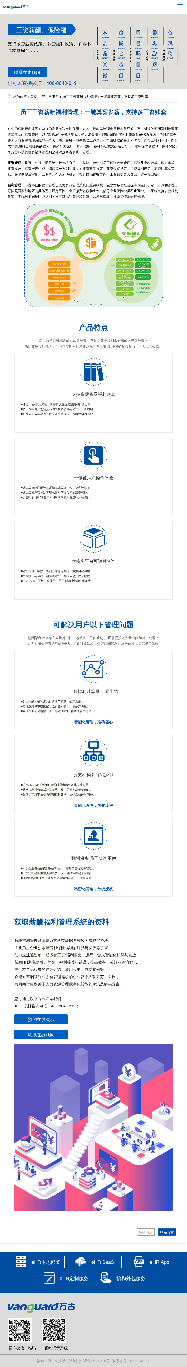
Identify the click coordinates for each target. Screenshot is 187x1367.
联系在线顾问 (27, 72)
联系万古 (167, 1232)
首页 (33, 96)
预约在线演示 (41, 1019)
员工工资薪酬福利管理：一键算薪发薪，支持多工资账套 (105, 96)
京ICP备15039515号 (94, 1360)
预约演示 (145, 1232)
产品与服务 (49, 96)
